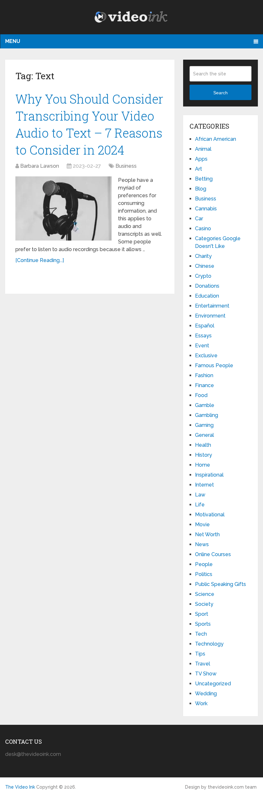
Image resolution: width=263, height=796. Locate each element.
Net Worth (207, 534)
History (203, 455)
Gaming (204, 425)
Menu (12, 41)
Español (204, 326)
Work (201, 703)
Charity (203, 256)
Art (198, 169)
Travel (202, 664)
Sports (203, 624)
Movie (202, 524)
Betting (204, 179)
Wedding (206, 693)
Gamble (204, 405)
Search (220, 92)
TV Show (205, 674)
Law (200, 495)
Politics (203, 574)
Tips (200, 654)
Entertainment (212, 306)
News (202, 544)
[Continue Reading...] (39, 260)
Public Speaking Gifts (220, 584)
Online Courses (213, 554)
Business (126, 166)
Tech (201, 634)
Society (204, 604)
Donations (207, 286)
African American (215, 139)
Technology (209, 644)
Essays (203, 336)
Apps (201, 159)
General (204, 435)
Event (202, 346)
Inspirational (209, 475)
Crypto (203, 276)
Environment (210, 316)
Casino (203, 228)
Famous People (214, 365)
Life (200, 505)
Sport (201, 614)
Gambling (206, 415)
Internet (204, 485)
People (204, 564)
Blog (200, 189)
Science (204, 594)
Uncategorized (213, 684)
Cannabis (206, 209)
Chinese (204, 266)
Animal (203, 149)
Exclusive (206, 355)
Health (203, 445)
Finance (204, 385)
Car (199, 219)
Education (207, 296)
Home (202, 465)
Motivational (210, 515)
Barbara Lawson (39, 166)
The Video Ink (20, 787)
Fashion (204, 375)
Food (201, 395)
